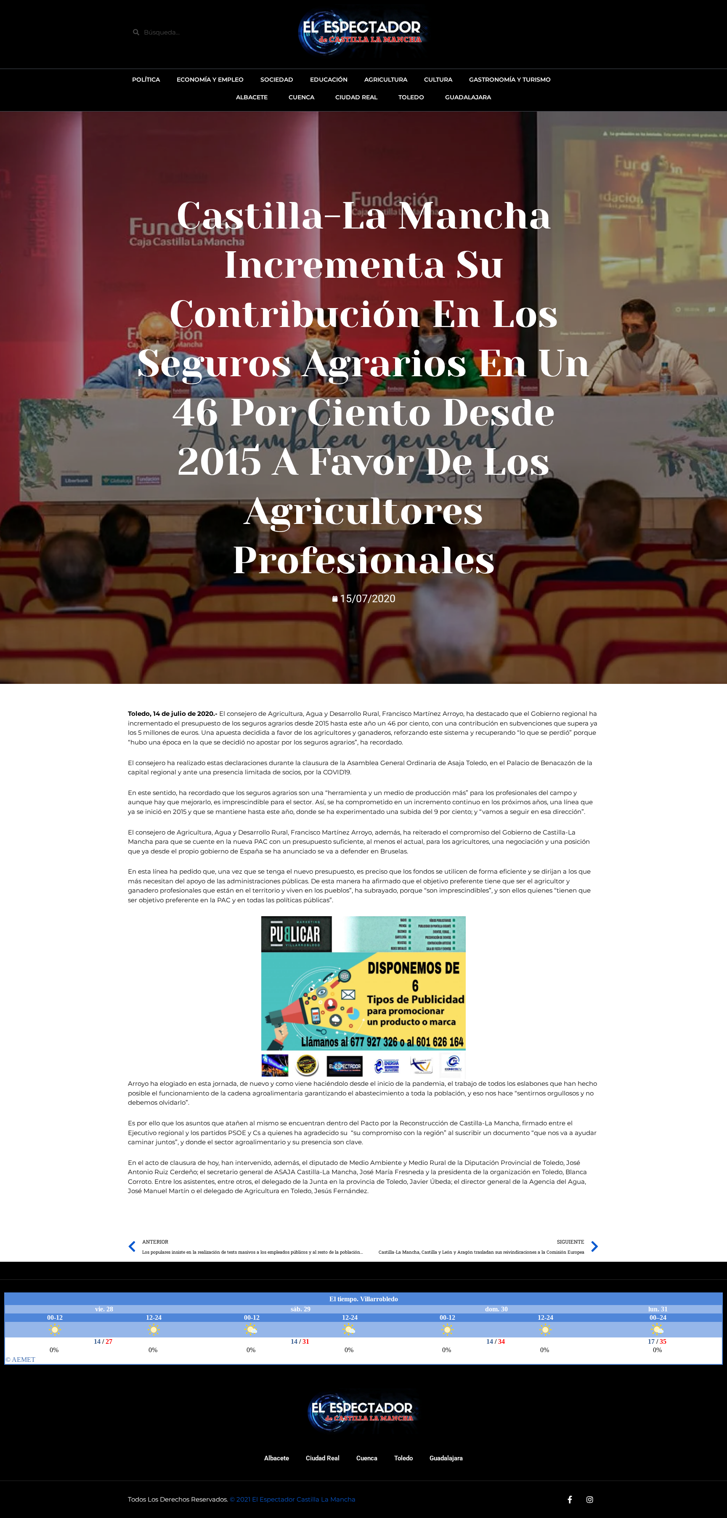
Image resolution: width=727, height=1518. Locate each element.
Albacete (276, 1458)
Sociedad (276, 79)
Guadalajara (446, 1458)
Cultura (438, 79)
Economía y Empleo (210, 79)
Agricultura (385, 79)
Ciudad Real (323, 1458)
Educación (329, 79)
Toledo (403, 1458)
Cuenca (366, 1458)
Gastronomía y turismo (510, 79)
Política (146, 79)
